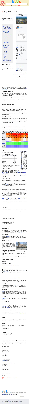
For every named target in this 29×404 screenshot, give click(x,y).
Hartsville (19, 232)
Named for (17, 47)
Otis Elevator (25, 197)
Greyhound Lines (4, 298)
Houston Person (4, 360)
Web (11, 5)
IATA (15, 285)
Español (21, 5)
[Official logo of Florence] (21, 27)
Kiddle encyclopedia (8, 392)
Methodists (6, 172)
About (7, 402)
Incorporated (17, 45)
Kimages (16, 5)
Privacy (10, 402)
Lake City (22, 232)
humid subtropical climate (9, 126)
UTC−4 (21, 66)
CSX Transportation (4, 198)
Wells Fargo (9, 198)
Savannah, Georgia (12, 265)
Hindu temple (22, 175)
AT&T (19, 198)
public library (7, 236)
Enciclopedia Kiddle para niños (18, 402)
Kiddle (2, 402)
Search (26, 4)
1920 (21, 157)
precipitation (3, 143)
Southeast (21, 129)
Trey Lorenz (3, 356)
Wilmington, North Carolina (5, 271)
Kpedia (18, 5)
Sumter (24, 270)
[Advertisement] (14, 8)
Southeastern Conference (20, 313)
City (21, 16)
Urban (17, 60)
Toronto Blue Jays (4, 306)
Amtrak (3, 291)
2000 (21, 165)
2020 (19, 54)
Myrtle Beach (11, 278)
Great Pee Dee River (10, 121)
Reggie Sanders (23, 309)
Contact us (13, 402)
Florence (21, 44)
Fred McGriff (8, 307)
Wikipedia (10, 401)
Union (6, 87)
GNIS (16, 70)
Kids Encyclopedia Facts (4, 12)
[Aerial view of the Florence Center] (21, 20)
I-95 (3, 264)
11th (21, 58)
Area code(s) (17, 68)
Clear (25, 4)
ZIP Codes (17, 67)
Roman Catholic (19, 172)
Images (14, 5)
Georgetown (20, 74)
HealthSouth (4, 191)
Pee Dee (10, 19)
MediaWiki (20, 401)
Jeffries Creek (3, 120)
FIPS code (17, 69)
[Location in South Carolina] (21, 36)
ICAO (18, 285)
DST (19, 66)
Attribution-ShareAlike (7, 393)
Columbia (7, 278)
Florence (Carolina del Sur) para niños (12, 377)
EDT (22, 66)
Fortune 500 (6, 184)
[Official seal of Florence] (18, 27)
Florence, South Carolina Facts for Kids (7, 394)
